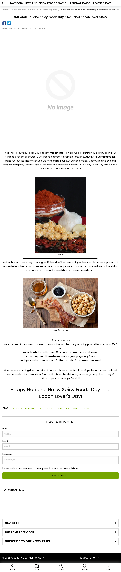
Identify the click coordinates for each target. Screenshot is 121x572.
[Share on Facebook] (4, 23)
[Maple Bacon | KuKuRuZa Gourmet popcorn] (60, 303)
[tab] (60, 523)
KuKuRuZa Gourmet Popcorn (28, 557)
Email (5, 441)
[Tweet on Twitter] (9, 23)
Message (7, 454)
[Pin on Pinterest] (14, 23)
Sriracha (60, 254)
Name (5, 428)
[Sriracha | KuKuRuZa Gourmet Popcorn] (60, 214)
